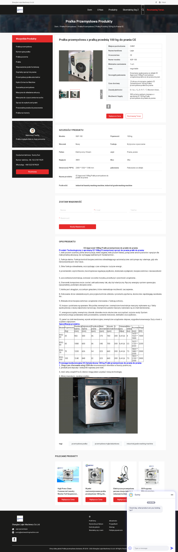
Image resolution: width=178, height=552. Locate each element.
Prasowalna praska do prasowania (29, 108)
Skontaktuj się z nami (96, 530)
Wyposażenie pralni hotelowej (27, 67)
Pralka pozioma (22, 57)
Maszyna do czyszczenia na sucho (29, 98)
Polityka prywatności (116, 530)
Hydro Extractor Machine (25, 82)
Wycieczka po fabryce (96, 524)
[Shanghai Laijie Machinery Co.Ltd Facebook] (156, 2)
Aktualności (113, 521)
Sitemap (111, 527)
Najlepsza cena (115, 116)
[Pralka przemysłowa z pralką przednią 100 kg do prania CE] (81, 66)
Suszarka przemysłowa (25, 87)
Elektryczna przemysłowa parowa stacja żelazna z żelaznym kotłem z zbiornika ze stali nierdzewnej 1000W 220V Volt (123, 491)
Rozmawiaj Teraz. (134, 116)
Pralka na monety (23, 113)
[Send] (172, 548)
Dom (56, 27)
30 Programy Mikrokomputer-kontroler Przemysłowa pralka (150, 491)
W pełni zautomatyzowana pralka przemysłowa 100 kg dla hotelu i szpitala (95, 491)
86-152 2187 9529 (36, 160)
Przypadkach (113, 524)
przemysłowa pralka (79, 444)
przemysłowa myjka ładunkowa (107, 444)
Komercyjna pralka (23, 52)
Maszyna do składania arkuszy (28, 92)
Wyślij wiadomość (77, 227)
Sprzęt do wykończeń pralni (26, 103)
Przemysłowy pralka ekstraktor (28, 77)
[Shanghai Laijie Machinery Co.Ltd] (20, 10)
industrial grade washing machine (140, 444)
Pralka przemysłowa (68, 27)
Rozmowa (32, 172)
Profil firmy (92, 521)
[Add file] (130, 548)
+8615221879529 (32, 165)
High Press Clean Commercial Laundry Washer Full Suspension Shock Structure (67, 491)
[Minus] (171, 494)
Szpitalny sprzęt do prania (26, 72)
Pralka (18, 62)
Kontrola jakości (94, 527)
